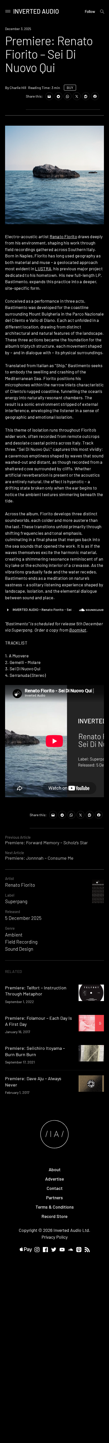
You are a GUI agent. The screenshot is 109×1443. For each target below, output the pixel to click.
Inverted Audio (36, 11)
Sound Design (19, 949)
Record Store (54, 1216)
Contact (55, 1188)
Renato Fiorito (63, 236)
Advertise (54, 1179)
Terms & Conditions (54, 1207)
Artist (9, 878)
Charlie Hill (18, 87)
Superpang (16, 901)
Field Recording (21, 942)
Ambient (14, 935)
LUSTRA (43, 268)
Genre (10, 928)
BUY (70, 87)
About (55, 1169)
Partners (54, 1197)
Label (9, 895)
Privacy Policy (55, 1237)
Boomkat (77, 629)
